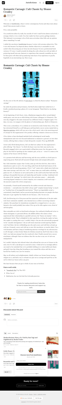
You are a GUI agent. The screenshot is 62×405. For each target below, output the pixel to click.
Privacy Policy (42, 369)
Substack (23, 402)
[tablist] (10, 314)
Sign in (57, 2)
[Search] (40, 2)
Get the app (38, 398)
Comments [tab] (7, 314)
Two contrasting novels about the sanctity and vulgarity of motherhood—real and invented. (23, 342)
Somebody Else (11, 270)
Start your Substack (27, 398)
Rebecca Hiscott (11, 15)
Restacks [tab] (13, 314)
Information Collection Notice (30, 369)
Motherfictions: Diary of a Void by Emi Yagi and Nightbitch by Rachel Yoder (20, 338)
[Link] (1, 66)
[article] (31, 342)
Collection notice (42, 394)
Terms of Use (38, 367)
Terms (35, 394)
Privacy (31, 394)
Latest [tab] (9, 333)
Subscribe (49, 2)
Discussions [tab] (15, 333)
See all (6, 372)
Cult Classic (28, 101)
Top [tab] (5, 333)
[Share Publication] (43, 2)
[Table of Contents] (2, 202)
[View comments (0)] (10, 20)
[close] (45, 348)
